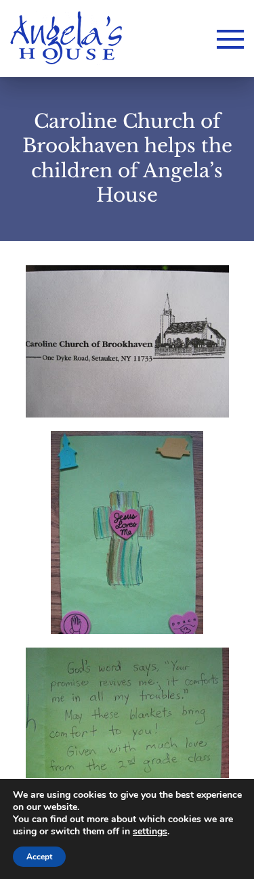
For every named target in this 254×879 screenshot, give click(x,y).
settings (150, 832)
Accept (39, 856)
